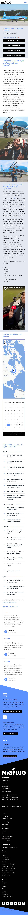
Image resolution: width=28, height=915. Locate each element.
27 (14, 425)
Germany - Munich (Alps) (8, 864)
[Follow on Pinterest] (19, 903)
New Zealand (5, 859)
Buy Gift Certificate (14, 45)
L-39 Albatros (5, 824)
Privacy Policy (5, 894)
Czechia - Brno (6, 875)
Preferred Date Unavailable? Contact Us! (14, 434)
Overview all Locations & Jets (9, 847)
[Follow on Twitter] (7, 903)
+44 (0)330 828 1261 (13, 797)
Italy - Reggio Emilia (7, 870)
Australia (4, 862)
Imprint (4, 892)
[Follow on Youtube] (15, 903)
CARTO (23, 397)
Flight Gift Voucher (8, 722)
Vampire (4, 830)
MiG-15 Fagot (5, 828)
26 (11, 425)
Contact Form (5, 780)
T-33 (15, 92)
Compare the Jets (7, 818)
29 (19, 425)
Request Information (10, 756)
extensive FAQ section (9, 602)
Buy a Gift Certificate (10, 733)
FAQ (3, 884)
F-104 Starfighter (6, 822)
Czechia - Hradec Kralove (9, 873)
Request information (14, 50)
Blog (3, 888)
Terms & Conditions (7, 896)
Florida (4, 851)
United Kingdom (6, 857)
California (4, 853)
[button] (14, 371)
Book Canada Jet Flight (10, 700)
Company (4, 882)
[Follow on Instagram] (23, 903)
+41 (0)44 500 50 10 (13, 799)
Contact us (6, 744)
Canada (4, 855)
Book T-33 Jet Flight (14, 40)
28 (17, 425)
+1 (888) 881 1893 (12, 795)
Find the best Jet (6, 816)
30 (22, 425)
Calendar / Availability (14, 55)
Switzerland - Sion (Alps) (8, 866)
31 (5, 427)
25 (8, 425)
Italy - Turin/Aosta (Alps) (8, 868)
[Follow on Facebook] (3, 903)
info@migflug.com (6, 791)
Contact (4, 886)
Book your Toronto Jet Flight (12, 711)
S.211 (3, 826)
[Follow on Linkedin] (11, 903)
